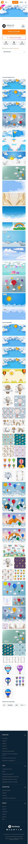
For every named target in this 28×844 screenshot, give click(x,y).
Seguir (23, 26)
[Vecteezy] (2, 2)
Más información (7, 51)
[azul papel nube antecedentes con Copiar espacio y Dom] (13, 151)
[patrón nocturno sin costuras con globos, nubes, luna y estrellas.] (8, 662)
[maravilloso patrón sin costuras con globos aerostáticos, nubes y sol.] (8, 502)
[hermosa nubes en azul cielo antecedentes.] (13, 329)
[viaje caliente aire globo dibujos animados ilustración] (8, 832)
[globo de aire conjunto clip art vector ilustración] (9, 538)
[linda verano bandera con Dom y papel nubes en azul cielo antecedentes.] (8, 141)
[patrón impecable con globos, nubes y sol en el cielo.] (8, 777)
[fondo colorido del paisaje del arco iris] (8, 242)
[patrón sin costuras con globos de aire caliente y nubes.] (8, 789)
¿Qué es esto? (16, 48)
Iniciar (21, 2)
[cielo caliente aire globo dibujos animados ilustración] (8, 809)
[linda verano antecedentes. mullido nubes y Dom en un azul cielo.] (13, 316)
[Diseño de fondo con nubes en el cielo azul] (7, 133)
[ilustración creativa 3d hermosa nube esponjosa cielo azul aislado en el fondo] (13, 166)
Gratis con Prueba (14, 31)
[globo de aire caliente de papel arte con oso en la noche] (6, 551)
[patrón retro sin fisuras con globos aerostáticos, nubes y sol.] (8, 490)
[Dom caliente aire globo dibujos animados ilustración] (8, 821)
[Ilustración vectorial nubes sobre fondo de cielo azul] (7, 233)
